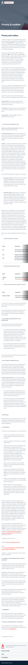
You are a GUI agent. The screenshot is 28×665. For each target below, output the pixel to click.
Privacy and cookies (5, 650)
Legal (2, 654)
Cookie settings (4, 657)
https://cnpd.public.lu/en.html (13, 542)
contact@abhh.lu (12, 629)
